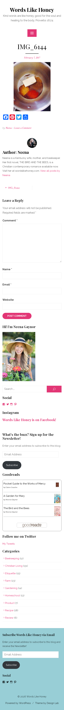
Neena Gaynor (12, 500)
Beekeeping (12, 558)
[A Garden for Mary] (57, 502)
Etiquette (10, 573)
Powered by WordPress (18, 703)
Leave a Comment (22, 128)
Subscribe (12, 465)
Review (9, 617)
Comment (9, 220)
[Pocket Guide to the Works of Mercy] (57, 487)
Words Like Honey (32, 9)
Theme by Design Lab (47, 703)
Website (8, 299)
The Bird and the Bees (16, 508)
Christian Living (13, 565)
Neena (9, 128)
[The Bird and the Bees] (57, 515)
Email (6, 284)
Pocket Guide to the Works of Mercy (24, 483)
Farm (8, 580)
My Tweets (8, 543)
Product (9, 603)
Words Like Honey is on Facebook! (29, 419)
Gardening (11, 588)
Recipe (9, 610)
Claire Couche (11, 487)
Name (7, 269)
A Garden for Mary (14, 495)
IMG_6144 (14, 187)
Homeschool (12, 595)
